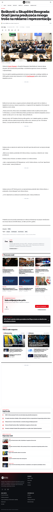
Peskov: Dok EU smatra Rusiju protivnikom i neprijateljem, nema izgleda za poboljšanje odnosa (16, 350)
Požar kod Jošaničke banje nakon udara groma (18, 458)
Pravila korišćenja (4, 495)
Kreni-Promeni (12, 66)
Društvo (21, 5)
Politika (9, 5)
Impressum (3, 501)
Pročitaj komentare (42, 309)
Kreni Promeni (20, 231)
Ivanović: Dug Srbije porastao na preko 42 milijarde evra (26, 289)
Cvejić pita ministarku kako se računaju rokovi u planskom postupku (41, 290)
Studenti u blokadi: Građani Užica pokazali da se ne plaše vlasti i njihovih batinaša (23, 428)
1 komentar (28, 27)
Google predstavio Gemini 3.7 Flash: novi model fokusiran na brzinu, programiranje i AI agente (41, 350)
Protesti (15, 5)
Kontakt (2, 504)
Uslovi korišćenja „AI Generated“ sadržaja (9, 499)
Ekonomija (26, 5)
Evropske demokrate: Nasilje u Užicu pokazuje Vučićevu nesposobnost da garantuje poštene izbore (27, 418)
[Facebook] (5, 489)
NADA (26, 231)
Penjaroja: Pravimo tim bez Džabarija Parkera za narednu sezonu (8, 271)
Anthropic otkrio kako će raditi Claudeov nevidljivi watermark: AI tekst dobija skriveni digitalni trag (40, 355)
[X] (2, 489)
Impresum (29, 497)
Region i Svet (33, 5)
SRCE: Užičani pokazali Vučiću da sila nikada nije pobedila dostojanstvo (21, 414)
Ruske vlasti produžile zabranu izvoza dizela (17, 452)
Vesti (5, 5)
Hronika (10, 457)
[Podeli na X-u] (5, 30)
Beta (5, 27)
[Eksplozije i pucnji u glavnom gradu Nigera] (6, 355)
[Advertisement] (26, 91)
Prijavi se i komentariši (42, 306)
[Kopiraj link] (15, 30)
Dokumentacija (30, 501)
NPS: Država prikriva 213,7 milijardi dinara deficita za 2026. (10, 289)
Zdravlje (29, 485)
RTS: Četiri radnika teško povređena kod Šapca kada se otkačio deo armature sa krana (25, 320)
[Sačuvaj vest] (18, 30)
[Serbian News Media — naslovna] (26, 2)
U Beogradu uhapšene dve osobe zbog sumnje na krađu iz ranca (42, 271)
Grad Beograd (30, 76)
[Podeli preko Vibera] (8, 30)
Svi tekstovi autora (13, 248)
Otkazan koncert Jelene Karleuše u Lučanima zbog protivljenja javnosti (21, 421)
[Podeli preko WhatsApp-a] (12, 30)
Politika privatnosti (5, 497)
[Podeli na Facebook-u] (2, 30)
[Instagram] (8, 489)
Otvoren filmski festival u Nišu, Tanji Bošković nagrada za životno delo (21, 425)
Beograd (8, 231)
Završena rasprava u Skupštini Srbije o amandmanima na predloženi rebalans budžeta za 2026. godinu (26, 271)
